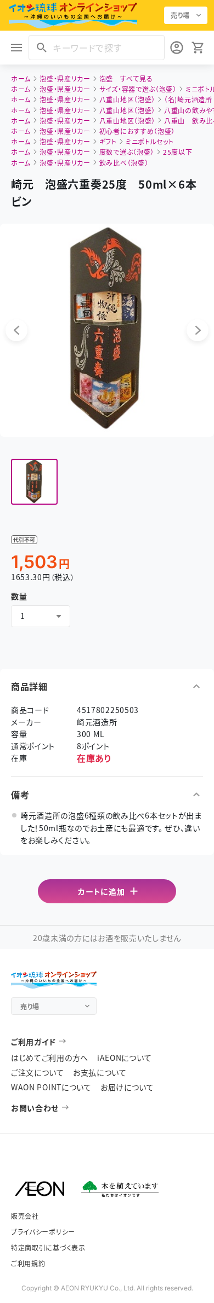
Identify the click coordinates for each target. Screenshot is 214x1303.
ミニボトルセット (150, 141)
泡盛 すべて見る (126, 78)
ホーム (21, 78)
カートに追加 (101, 891)
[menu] (16, 47)
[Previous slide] (16, 330)
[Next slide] (198, 330)
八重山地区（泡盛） (127, 99)
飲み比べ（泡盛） (124, 162)
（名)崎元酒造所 (188, 99)
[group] (34, 482)
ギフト (108, 141)
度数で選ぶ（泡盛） (126, 151)
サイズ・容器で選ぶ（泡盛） (138, 89)
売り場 (180, 15)
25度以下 (178, 151)
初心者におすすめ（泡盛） (137, 131)
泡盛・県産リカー (65, 78)
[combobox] (40, 616)
